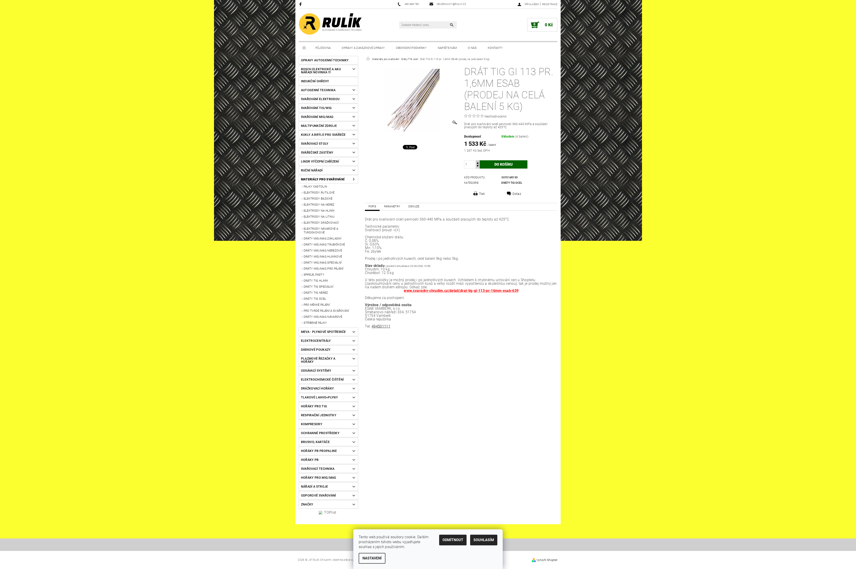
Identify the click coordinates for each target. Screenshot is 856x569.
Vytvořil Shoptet (547, 560)
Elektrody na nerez (319, 204)
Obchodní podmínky (411, 47)
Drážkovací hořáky (317, 388)
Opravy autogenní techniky (325, 60)
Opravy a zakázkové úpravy (363, 47)
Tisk (482, 194)
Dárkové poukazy (316, 349)
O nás (472, 47)
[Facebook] (301, 4)
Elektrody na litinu (319, 216)
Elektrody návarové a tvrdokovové (321, 230)
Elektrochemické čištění (322, 379)
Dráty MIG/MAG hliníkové (323, 256)
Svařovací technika (318, 468)
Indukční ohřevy (315, 81)
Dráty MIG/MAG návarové (323, 316)
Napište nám (447, 47)
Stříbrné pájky (315, 322)
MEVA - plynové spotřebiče (323, 332)
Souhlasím (483, 540)
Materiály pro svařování (322, 179)
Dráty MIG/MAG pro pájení (324, 268)
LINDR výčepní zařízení (320, 161)
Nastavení (372, 558)
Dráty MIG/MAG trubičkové (324, 244)
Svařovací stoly (315, 143)
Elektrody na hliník (319, 210)
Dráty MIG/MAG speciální (323, 262)
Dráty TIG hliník (316, 280)
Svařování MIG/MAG (317, 117)
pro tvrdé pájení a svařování (326, 310)
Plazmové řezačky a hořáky (318, 360)
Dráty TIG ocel (315, 298)
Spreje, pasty (314, 274)
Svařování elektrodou (320, 99)
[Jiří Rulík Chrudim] (330, 24)
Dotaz (516, 194)
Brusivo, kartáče (315, 442)
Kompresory (311, 424)
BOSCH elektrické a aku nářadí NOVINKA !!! (321, 70)
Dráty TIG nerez (316, 292)
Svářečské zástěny (317, 152)
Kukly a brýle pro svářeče (323, 134)
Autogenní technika (318, 90)
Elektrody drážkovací (321, 222)
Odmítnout (452, 540)
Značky (307, 504)
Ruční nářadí (312, 170)
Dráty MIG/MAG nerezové (323, 250)
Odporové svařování (318, 495)
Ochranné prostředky (320, 433)
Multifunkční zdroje (319, 126)
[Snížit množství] (478, 166)
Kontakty (495, 47)
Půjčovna (323, 47)
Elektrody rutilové (319, 192)
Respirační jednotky (318, 415)
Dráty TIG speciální (318, 286)
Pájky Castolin (315, 186)
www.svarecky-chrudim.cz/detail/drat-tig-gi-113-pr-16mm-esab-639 (461, 291)
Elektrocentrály (316, 340)
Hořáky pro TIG (314, 406)
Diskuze (414, 206)
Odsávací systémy (316, 370)
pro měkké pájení (317, 304)
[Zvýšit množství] (478, 162)
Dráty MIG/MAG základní (322, 238)
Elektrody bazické (318, 198)
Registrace (549, 4)
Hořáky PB (310, 460)
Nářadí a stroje (314, 486)
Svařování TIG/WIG (316, 108)
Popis (372, 206)
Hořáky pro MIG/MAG (318, 477)
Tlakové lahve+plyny (319, 397)
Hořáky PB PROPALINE (319, 451)
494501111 (381, 326)
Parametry (392, 206)
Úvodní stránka (304, 48)
